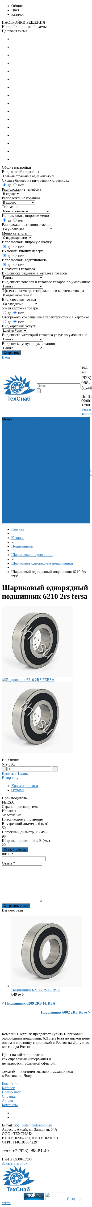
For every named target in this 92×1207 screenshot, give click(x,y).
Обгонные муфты (36, 438)
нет (21, 185)
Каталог (17, 538)
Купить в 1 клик (15, 773)
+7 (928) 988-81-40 (30, 1150)
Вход (6, 357)
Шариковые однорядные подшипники (42, 563)
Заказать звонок (14, 1163)
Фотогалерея (12, 474)
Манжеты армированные (39, 447)
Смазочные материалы (37, 472)
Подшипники (39, 432)
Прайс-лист (11, 1092)
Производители (15, 453)
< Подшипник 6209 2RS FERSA (28, 1003)
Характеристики (24, 786)
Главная (17, 529)
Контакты (10, 1105)
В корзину (10, 778)
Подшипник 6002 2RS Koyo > (65, 1012)
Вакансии (10, 466)
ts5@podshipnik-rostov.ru (33, 1125)
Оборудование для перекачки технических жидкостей (39, 459)
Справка (9, 1096)
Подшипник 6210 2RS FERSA (35, 990)
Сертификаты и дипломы (15, 459)
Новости (9, 470)
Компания (10, 1084)
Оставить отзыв (15, 849)
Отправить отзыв (16, 905)
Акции (7, 1101)
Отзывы (17, 790)
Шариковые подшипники (32, 555)
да (9, 185)
